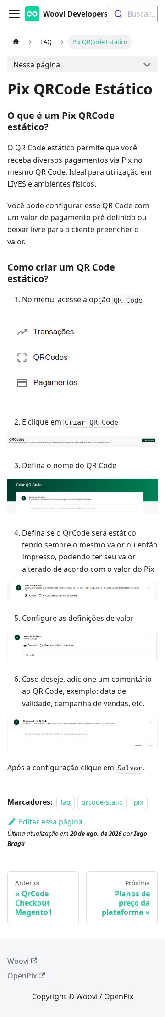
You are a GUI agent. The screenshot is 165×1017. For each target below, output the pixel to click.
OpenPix (22, 976)
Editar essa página (50, 822)
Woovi (18, 961)
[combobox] (132, 14)
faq (65, 802)
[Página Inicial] (16, 42)
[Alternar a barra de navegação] (14, 14)
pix (138, 802)
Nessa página (36, 65)
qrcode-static (102, 802)
